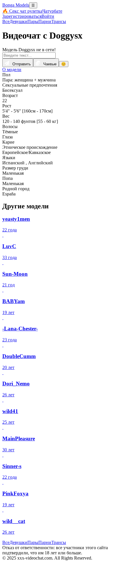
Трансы (58, 21)
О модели (11, 69)
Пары (32, 21)
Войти (48, 16)
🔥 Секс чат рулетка (22, 11)
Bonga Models (15, 5)
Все (6, 21)
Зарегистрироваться (22, 16)
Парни (44, 21)
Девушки (18, 21)
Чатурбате (52, 11)
